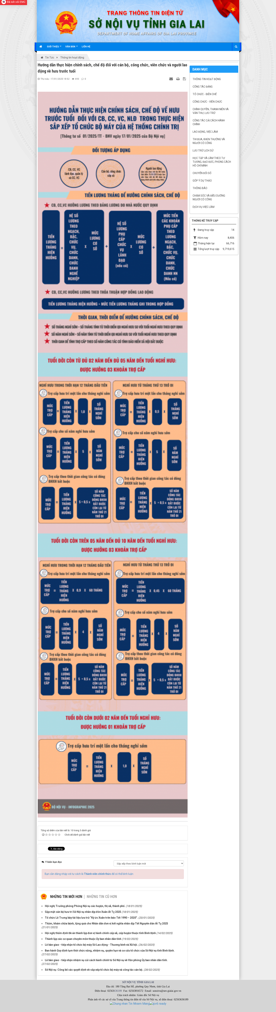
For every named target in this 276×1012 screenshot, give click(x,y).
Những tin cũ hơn (102, 896)
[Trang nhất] (41, 46)
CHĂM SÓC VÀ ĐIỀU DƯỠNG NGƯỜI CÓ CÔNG (209, 197)
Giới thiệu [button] (53, 46)
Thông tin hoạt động (207, 79)
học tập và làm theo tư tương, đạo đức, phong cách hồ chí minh (212, 162)
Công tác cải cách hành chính (209, 122)
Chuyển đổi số (202, 173)
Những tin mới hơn (66, 896)
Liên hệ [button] (86, 46)
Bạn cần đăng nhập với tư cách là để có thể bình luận (89, 873)
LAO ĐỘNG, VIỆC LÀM (205, 131)
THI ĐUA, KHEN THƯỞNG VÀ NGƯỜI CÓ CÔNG (209, 141)
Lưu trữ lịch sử (203, 150)
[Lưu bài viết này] (185, 78)
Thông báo (200, 188)
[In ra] (178, 78)
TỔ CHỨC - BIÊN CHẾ (205, 94)
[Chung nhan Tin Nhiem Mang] (130, 1003)
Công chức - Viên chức (207, 101)
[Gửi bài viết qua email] (171, 78)
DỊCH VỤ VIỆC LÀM (203, 206)
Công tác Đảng (203, 86)
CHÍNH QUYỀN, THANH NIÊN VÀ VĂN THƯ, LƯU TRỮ (211, 111)
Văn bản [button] (70, 46)
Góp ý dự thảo (202, 180)
